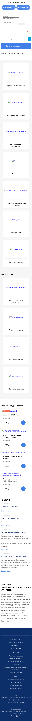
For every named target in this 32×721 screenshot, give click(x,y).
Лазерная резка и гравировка (16, 679)
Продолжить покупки (8, 7)
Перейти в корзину (23, 7)
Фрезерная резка (16, 685)
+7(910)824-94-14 (17, 713)
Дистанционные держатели (16, 661)
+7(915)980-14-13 (17, 700)
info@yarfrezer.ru (18, 702)
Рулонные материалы (16, 656)
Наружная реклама (16, 688)
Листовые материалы (16, 658)
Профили (16, 664)
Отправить (22, 24)
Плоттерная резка (16, 682)
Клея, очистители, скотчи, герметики (16, 667)
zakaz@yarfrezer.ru (18, 716)
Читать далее (5, 511)
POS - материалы (16, 672)
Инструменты (16, 669)
